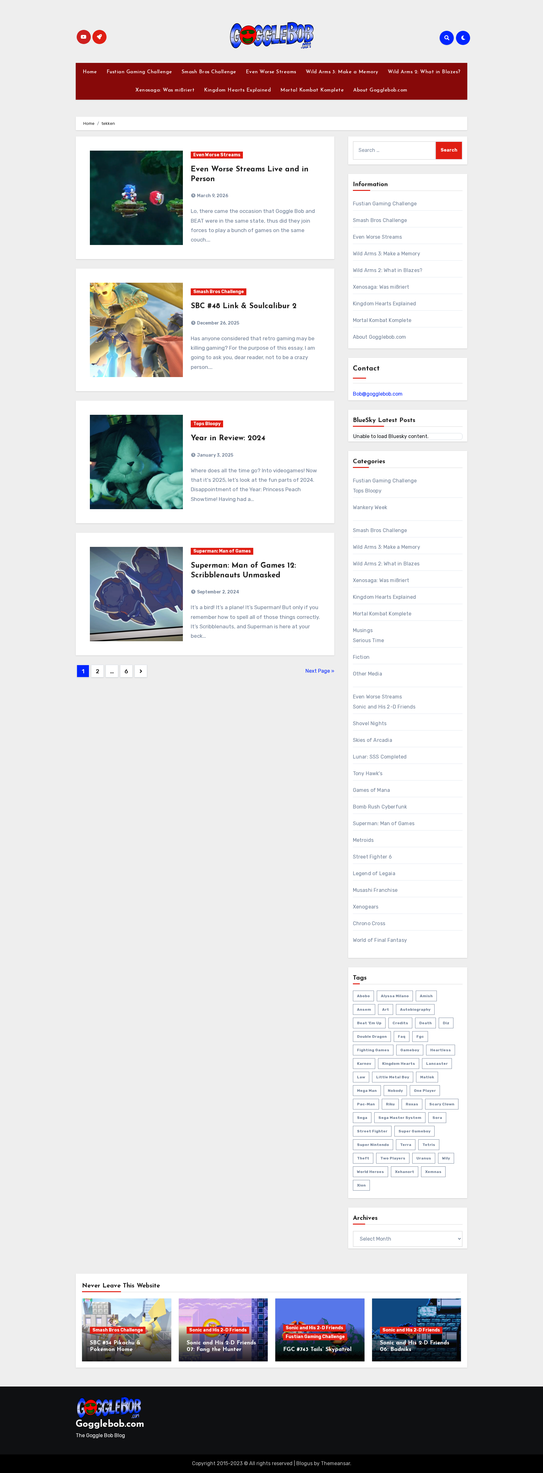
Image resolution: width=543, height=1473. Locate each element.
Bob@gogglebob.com (378, 394)
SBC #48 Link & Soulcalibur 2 (244, 306)
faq (401, 1036)
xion (361, 1185)
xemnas (433, 1172)
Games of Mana (371, 790)
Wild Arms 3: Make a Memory (342, 72)
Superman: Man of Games (222, 551)
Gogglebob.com (110, 1424)
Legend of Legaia (374, 873)
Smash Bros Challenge (209, 72)
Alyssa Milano (395, 996)
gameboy (409, 1050)
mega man (367, 1090)
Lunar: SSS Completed (380, 757)
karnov (364, 1063)
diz (446, 1023)
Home (90, 72)
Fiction (361, 657)
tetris (428, 1144)
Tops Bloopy (207, 423)
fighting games (373, 1050)
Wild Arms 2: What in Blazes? (424, 72)
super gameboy (414, 1131)
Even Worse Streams (271, 72)
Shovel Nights (370, 723)
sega (362, 1117)
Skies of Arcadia (372, 740)
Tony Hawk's (367, 773)
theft (363, 1158)
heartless (440, 1050)
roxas (412, 1104)
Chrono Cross (369, 923)
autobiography (415, 1009)
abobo (363, 996)
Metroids (363, 840)
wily (446, 1158)
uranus (423, 1158)
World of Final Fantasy (380, 940)
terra (405, 1144)
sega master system (399, 1117)
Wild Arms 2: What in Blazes (386, 564)
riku (390, 1104)
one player (425, 1090)
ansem (364, 1009)
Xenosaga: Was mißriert (165, 90)
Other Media (367, 674)
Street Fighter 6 (372, 857)
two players (392, 1158)
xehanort (404, 1172)
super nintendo (373, 1144)
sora (437, 1117)
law (361, 1077)
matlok (427, 1077)
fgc (420, 1036)
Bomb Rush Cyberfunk (380, 807)
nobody (395, 1090)
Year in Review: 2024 (228, 438)
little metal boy (392, 1077)
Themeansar (335, 1463)
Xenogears (366, 907)
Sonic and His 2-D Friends (384, 707)
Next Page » (319, 671)
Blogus (304, 1463)
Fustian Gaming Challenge (139, 72)
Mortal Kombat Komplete (312, 90)
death (425, 1023)
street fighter (372, 1131)
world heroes (370, 1172)
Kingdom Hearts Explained (237, 90)
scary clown (441, 1104)
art (385, 1009)
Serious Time (368, 640)
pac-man (366, 1104)
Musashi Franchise (375, 890)
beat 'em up (369, 1023)
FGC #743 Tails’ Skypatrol (317, 1350)
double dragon (372, 1036)
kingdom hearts (398, 1063)
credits (400, 1023)
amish (426, 996)
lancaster (437, 1063)
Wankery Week (370, 507)
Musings (363, 630)
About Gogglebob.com (380, 90)
